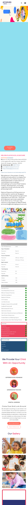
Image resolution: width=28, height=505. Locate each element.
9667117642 (16, 165)
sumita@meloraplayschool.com (11, 167)
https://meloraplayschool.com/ (11, 168)
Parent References (14, 427)
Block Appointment (14, 423)
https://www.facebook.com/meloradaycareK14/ (13, 172)
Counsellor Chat (10, 148)
